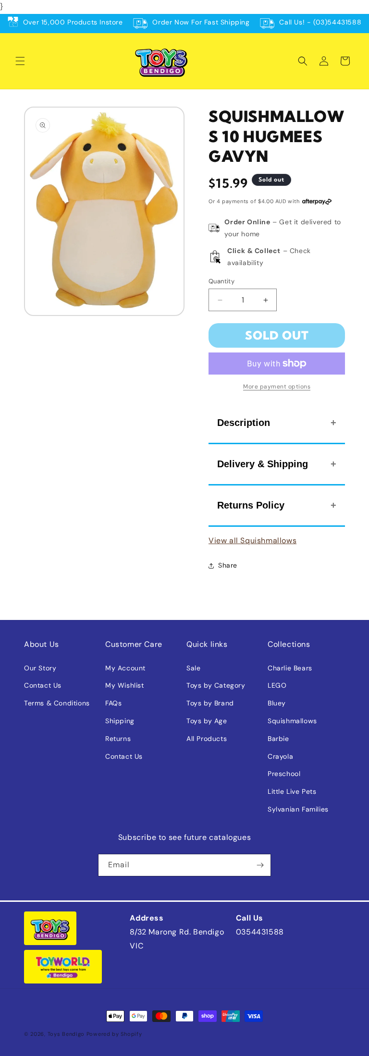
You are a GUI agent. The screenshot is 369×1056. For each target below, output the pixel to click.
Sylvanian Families (298, 809)
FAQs (113, 703)
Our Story (40, 668)
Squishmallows (292, 720)
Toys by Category (216, 685)
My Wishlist (124, 685)
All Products (206, 738)
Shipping (120, 720)
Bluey (277, 703)
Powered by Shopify (114, 1034)
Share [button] (227, 565)
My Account (125, 668)
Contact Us (43, 685)
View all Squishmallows (252, 540)
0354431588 (260, 932)
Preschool (284, 773)
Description (243, 422)
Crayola (280, 756)
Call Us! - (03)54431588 (320, 22)
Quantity (221, 281)
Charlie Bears (290, 668)
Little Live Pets (292, 791)
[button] (20, 61)
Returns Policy (250, 505)
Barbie (278, 738)
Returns (118, 738)
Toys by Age (206, 720)
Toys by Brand (210, 703)
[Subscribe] (260, 865)
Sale (193, 668)
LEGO (277, 685)
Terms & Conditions (57, 703)
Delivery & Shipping (262, 464)
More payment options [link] (276, 386)
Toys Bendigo (66, 1034)
